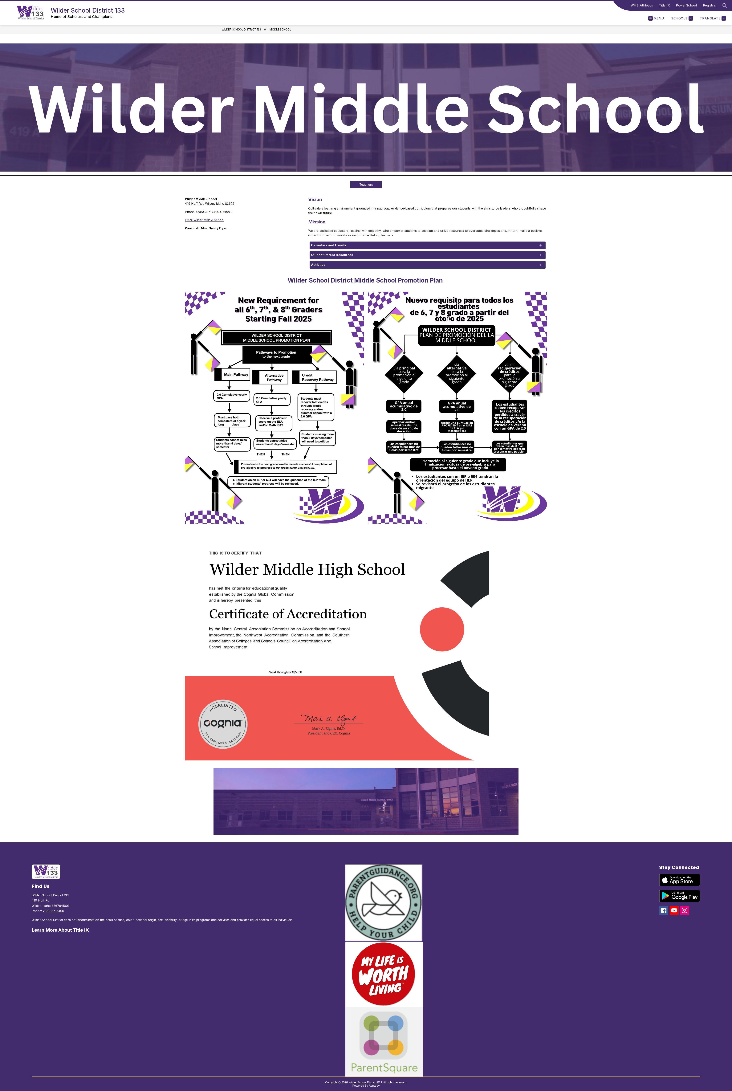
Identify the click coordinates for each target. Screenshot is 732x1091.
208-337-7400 (53, 911)
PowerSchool (686, 5)
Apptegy (374, 1085)
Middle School (280, 29)
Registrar (710, 5)
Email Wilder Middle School (204, 220)
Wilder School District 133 (241, 29)
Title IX (664, 5)
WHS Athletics (642, 5)
